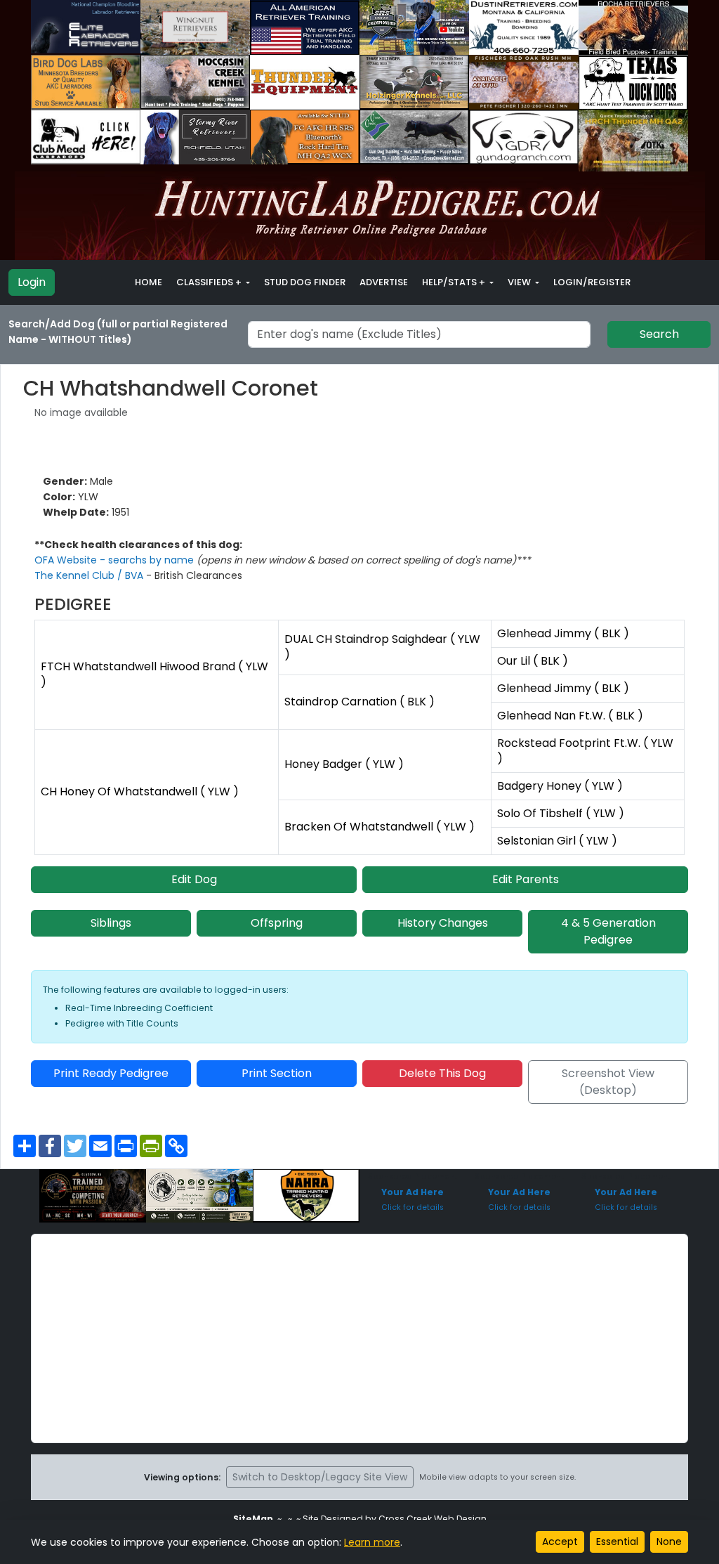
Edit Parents (525, 879)
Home (148, 282)
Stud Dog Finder (304, 282)
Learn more (372, 1542)
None (669, 1541)
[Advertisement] (359, 1338)
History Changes (442, 923)
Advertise (384, 282)
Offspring (277, 923)
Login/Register (592, 282)
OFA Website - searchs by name (115, 560)
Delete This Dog (442, 1073)
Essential (617, 1541)
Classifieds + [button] (210, 282)
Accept (560, 1541)
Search (659, 334)
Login (32, 282)
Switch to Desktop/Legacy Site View (319, 1477)
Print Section (277, 1073)
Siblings (111, 923)
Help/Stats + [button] (454, 282)
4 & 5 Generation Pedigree (608, 931)
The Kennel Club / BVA (90, 575)
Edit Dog (194, 879)
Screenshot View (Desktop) (608, 1081)
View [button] (520, 282)
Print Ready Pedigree (111, 1073)
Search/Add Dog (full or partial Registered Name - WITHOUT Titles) (117, 331)
